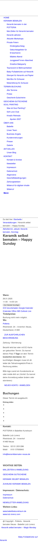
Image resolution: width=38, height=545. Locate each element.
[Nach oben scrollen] (0, 543)
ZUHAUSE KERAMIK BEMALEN (17, 483)
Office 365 (16, 311)
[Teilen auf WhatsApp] (6, 412)
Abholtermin (8, 228)
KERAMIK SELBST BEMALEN (16, 479)
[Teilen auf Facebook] (6, 404)
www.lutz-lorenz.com (11, 514)
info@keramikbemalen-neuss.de (16, 454)
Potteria (6, 323)
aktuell (17, 228)
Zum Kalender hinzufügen (11, 305)
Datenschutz (8, 497)
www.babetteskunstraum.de (14, 511)
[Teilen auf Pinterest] (6, 416)
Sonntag (14, 231)
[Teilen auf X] (6, 408)
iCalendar (7, 311)
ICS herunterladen (10, 307)
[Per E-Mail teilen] (6, 420)
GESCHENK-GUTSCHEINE (14, 474)
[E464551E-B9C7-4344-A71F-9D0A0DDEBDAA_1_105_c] (19, 259)
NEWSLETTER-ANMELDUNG (16, 502)
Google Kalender (26, 307)
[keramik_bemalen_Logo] (19, 13)
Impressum (7, 494)
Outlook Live (26, 311)
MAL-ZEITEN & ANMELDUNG (15, 469)
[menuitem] (19, 17)
